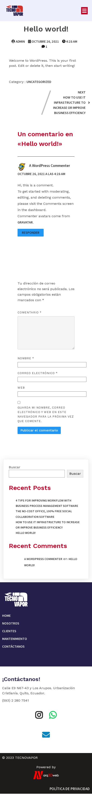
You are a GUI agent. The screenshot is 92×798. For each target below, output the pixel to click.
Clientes (9, 631)
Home (6, 615)
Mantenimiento (14, 638)
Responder (30, 232)
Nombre (26, 358)
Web (21, 387)
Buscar (14, 467)
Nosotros (10, 623)
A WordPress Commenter (49, 165)
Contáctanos (13, 646)
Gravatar (25, 222)
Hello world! (26, 533)
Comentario (30, 312)
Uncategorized (39, 81)
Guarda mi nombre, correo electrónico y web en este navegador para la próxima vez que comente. (46, 414)
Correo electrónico (38, 373)
